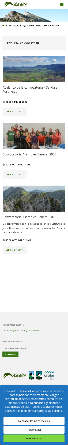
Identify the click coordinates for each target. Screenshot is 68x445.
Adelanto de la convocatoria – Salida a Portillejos (30, 89)
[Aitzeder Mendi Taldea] (15, 4)
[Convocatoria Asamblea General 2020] (34, 136)
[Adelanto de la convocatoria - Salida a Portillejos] (34, 69)
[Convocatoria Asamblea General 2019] (34, 199)
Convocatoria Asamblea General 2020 (29, 154)
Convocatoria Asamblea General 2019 (29, 217)
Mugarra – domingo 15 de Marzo (25, 330)
